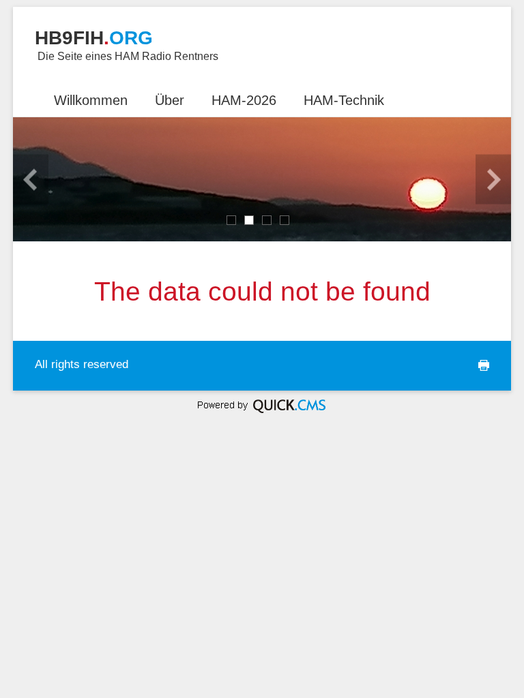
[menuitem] (26, 93)
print (474, 372)
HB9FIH (94, 37)
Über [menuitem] (169, 100)
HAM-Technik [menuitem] (344, 100)
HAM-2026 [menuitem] (244, 100)
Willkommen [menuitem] (91, 100)
